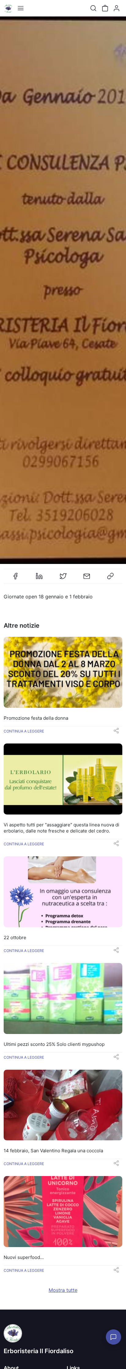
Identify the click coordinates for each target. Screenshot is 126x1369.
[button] (116, 732)
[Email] (87, 579)
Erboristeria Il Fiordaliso (38, 1351)
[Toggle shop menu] (20, 8)
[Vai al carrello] (105, 8)
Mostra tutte (63, 1290)
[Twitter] (63, 579)
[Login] (116, 8)
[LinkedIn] (39, 579)
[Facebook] (15, 579)
